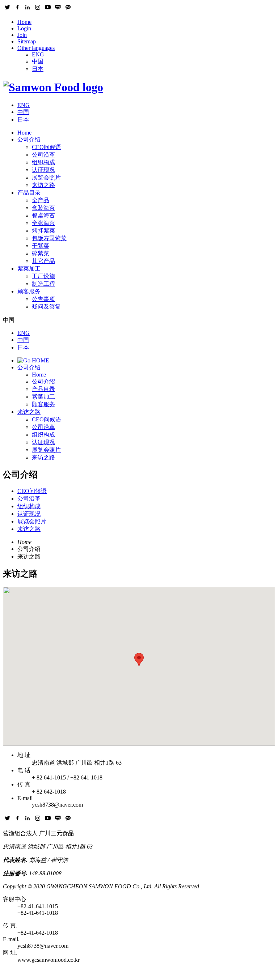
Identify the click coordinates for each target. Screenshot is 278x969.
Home (24, 22)
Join (22, 35)
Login (24, 28)
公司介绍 (29, 139)
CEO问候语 (46, 419)
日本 (37, 69)
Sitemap (26, 41)
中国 (37, 61)
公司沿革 (43, 427)
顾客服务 (29, 291)
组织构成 (43, 435)
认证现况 (43, 442)
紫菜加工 (29, 268)
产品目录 (29, 193)
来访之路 (29, 412)
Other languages (36, 48)
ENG (38, 54)
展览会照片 (46, 450)
